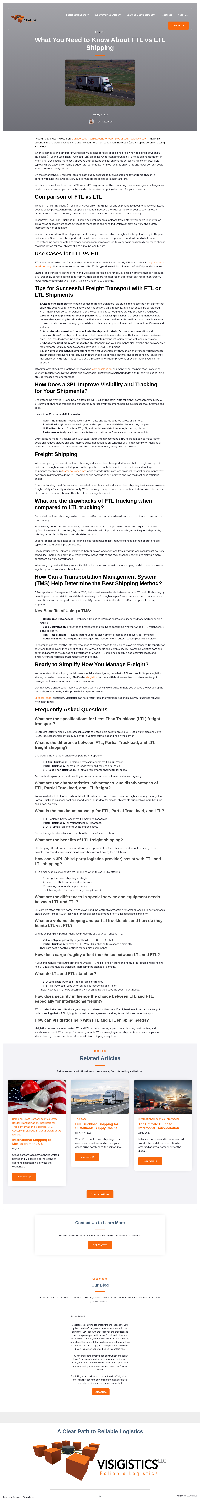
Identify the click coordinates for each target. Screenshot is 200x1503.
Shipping (17, 1118)
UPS (50, 1126)
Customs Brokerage (23, 1130)
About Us (183, 14)
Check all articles (100, 1194)
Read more (23, 1176)
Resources (166, 14)
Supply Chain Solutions (106, 14)
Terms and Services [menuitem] (12, 1497)
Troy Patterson (104, 121)
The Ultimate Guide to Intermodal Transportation (158, 1126)
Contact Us (178, 25)
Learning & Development (140, 14)
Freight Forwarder (46, 1130)
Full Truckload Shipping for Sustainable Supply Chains (96, 1126)
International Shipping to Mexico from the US (31, 1142)
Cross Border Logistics (37, 1118)
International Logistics (33, 1126)
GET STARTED (100, 1245)
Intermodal (172, 1118)
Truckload (81, 1118)
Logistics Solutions (76, 14)
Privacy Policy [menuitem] (28, 1497)
